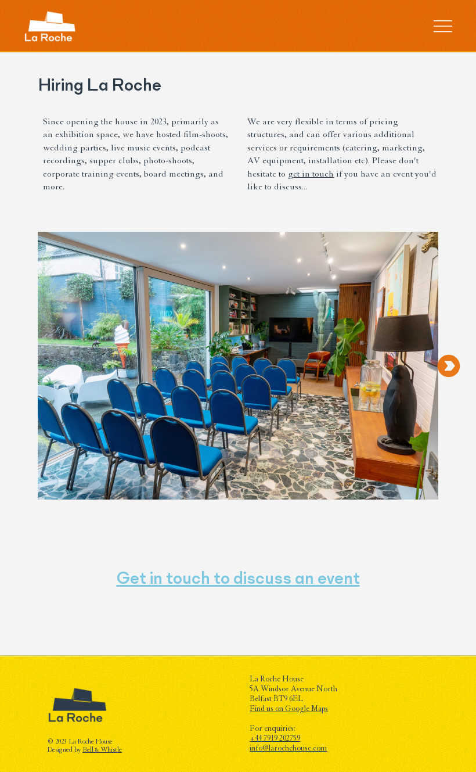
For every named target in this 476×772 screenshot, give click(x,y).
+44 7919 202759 (275, 739)
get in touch (311, 174)
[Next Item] (449, 366)
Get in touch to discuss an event (238, 578)
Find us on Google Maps (289, 710)
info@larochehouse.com (288, 749)
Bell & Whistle (102, 750)
